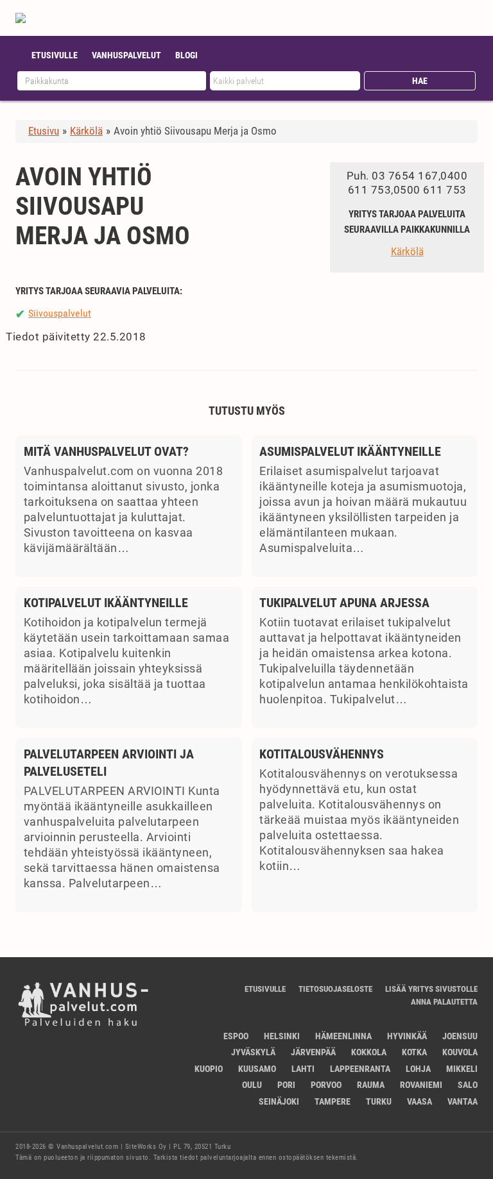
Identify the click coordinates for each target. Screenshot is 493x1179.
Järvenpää (313, 1052)
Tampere (332, 1101)
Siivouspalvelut (59, 313)
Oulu (252, 1085)
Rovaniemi (421, 1085)
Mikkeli (462, 1069)
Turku (379, 1101)
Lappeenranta (360, 1069)
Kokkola (368, 1052)
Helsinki (282, 1036)
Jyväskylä (253, 1052)
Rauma (371, 1085)
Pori (286, 1085)
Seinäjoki (279, 1101)
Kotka (414, 1052)
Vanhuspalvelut (126, 55)
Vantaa (462, 1101)
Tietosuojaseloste (335, 989)
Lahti (303, 1069)
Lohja (418, 1069)
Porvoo (326, 1085)
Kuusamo (257, 1069)
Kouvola (460, 1052)
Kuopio (209, 1069)
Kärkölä (407, 251)
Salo (468, 1085)
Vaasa (419, 1101)
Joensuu (460, 1036)
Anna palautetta (444, 1002)
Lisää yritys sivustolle (431, 989)
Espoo (235, 1036)
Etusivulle (54, 55)
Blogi (186, 55)
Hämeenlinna (343, 1036)
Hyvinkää (407, 1036)
